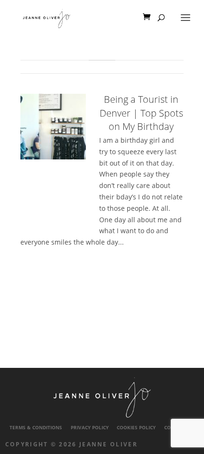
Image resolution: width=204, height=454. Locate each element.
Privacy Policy (90, 427)
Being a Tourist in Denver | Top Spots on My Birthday (141, 113)
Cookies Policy (136, 427)
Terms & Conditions (35, 427)
